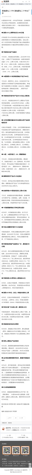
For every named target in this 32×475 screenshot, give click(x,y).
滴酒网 (6, 1)
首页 (3, 4)
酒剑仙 (15, 430)
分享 (22, 418)
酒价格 (7, 4)
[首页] (30, 464)
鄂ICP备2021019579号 (16, 472)
